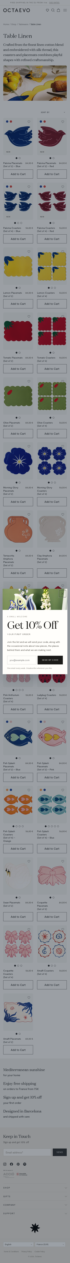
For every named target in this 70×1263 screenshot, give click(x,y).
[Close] (62, 593)
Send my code (50, 660)
